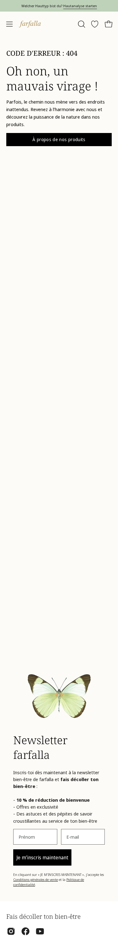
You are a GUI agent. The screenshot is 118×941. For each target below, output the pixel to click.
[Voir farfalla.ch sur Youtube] (40, 931)
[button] (80, 24)
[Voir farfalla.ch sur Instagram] (11, 931)
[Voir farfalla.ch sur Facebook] (25, 931)
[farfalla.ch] (30, 24)
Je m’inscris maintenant (42, 857)
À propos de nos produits (59, 139)
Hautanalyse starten (80, 5)
